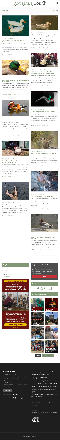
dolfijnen (33, 378)
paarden (42, 389)
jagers (42, 383)
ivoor (37, 383)
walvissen (52, 394)
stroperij (39, 392)
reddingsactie (53, 389)
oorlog (38, 389)
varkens (47, 392)
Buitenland (5, 38)
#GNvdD (33, 69)
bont (51, 372)
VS (43, 394)
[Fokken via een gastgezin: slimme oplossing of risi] (37, 318)
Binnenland (34, 32)
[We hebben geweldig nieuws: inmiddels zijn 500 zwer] (37, 305)
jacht (39, 383)
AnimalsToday (4, 54)
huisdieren (39, 381)
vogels (41, 394)
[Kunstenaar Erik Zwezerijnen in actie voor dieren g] (51, 305)
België (48, 372)
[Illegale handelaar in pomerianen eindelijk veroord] (51, 346)
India (49, 381)
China (53, 372)
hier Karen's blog (7, 274)
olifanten (34, 389)
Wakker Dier (47, 394)
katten (55, 384)
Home (53, 10)
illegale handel (45, 381)
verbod (52, 392)
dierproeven (52, 374)
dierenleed (33, 374)
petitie (45, 389)
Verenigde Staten (35, 394)
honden (43, 377)
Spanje (33, 392)
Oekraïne (55, 386)
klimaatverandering (41, 386)
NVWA (50, 386)
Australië (44, 372)
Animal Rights (39, 372)
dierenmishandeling (43, 374)
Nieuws (14, 38)
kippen (33, 386)
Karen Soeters (19, 269)
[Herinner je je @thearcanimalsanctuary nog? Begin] (51, 318)
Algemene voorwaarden (43, 402)
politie (48, 389)
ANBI (50, 402)
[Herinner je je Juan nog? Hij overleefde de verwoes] (51, 332)
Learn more (7, 390)
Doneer (44, 276)
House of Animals (10, 270)
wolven (36, 396)
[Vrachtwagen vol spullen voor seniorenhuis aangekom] (37, 346)
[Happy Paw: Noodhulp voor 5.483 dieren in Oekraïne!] (37, 332)
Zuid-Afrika (39, 396)
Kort (10, 38)
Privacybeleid (34, 402)
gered (37, 378)
